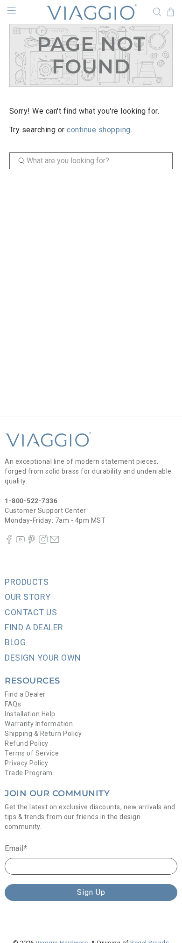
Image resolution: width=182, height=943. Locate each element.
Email (16, 848)
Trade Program (29, 773)
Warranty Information (39, 723)
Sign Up (91, 892)
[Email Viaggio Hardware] (54, 541)
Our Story (28, 597)
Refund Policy (27, 743)
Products (27, 582)
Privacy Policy (26, 763)
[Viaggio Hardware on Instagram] (43, 541)
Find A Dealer (34, 627)
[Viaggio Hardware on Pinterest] (31, 541)
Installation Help (30, 714)
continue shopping (99, 129)
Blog (15, 642)
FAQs (13, 704)
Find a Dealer (25, 694)
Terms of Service (32, 753)
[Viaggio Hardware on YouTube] (20, 541)
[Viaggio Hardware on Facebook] (9, 541)
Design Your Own (43, 657)
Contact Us (31, 612)
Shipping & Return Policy (43, 733)
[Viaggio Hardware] (91, 12)
